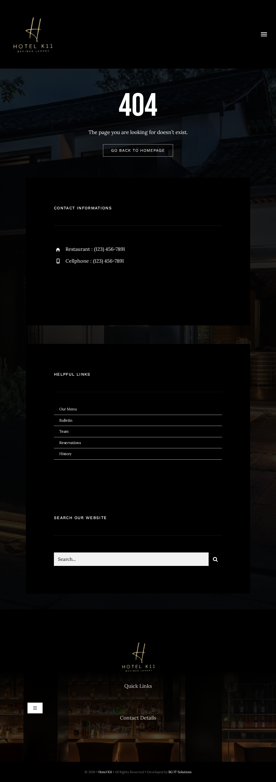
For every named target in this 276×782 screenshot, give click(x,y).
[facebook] (60, 286)
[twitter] (75, 286)
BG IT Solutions (180, 772)
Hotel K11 (105, 772)
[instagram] (90, 286)
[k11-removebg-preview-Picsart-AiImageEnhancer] (32, 13)
